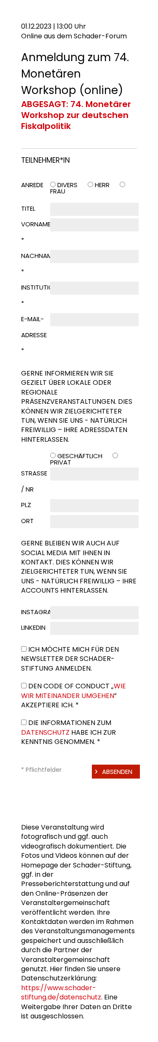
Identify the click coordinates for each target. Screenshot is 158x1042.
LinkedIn (33, 627)
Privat (60, 462)
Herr (102, 184)
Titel (28, 208)
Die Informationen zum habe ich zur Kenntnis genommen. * (68, 732)
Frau (57, 191)
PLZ (26, 504)
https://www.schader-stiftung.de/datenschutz (61, 992)
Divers (67, 184)
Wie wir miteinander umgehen (73, 690)
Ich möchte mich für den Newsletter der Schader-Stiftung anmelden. (70, 659)
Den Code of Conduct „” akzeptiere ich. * (73, 695)
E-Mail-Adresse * (34, 334)
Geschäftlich (79, 455)
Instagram (38, 611)
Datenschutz (45, 732)
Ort (27, 520)
